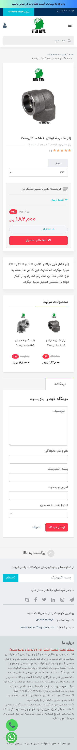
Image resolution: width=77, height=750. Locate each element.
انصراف (36, 527)
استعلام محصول (36, 240)
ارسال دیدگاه (57, 527)
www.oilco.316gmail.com (37, 627)
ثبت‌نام (10, 578)
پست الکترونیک (58, 469)
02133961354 (45, 620)
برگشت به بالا (34, 553)
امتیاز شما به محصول (54, 505)
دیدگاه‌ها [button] (60, 384)
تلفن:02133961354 (18, 12)
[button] (65, 11)
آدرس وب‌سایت (58, 487)
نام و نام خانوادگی (56, 451)
